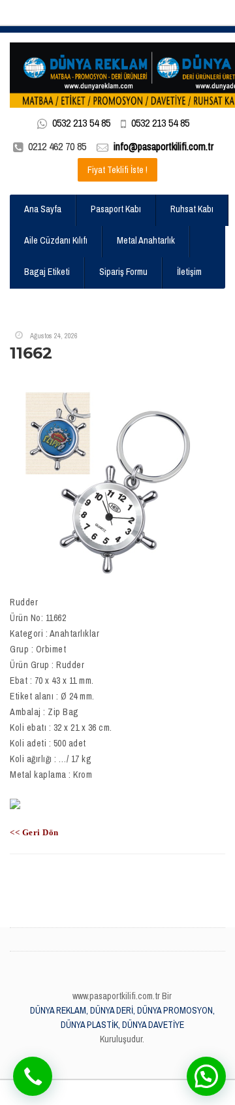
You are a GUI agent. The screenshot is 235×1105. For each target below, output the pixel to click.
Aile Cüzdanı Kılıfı (55, 240)
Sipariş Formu (123, 272)
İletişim (189, 272)
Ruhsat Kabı (191, 209)
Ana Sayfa (42, 209)
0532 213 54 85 (81, 123)
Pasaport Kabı (116, 209)
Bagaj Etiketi (47, 272)
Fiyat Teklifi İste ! (117, 170)
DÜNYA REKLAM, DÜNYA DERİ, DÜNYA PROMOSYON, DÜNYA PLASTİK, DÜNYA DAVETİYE (122, 1017)
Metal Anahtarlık (146, 240)
